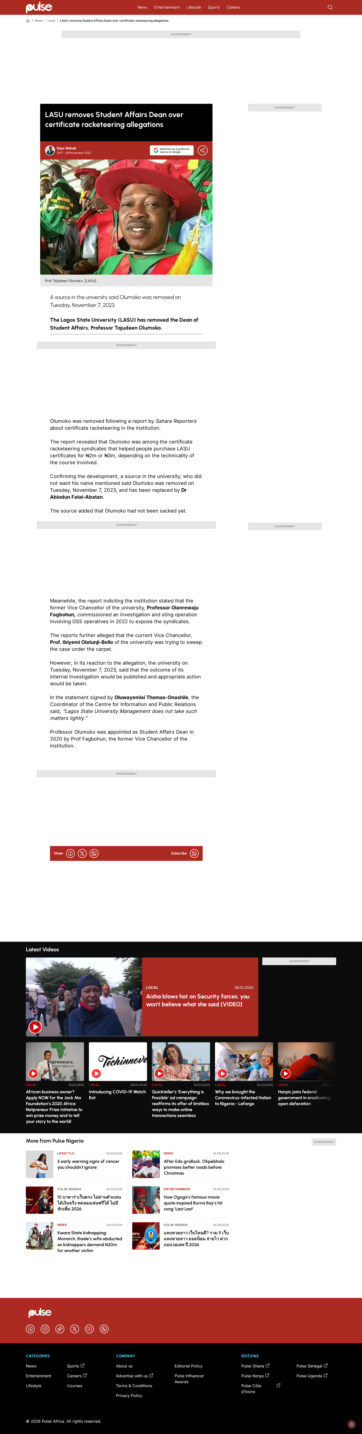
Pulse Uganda (309, 1375)
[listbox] (181, 1084)
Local (51, 20)
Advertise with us (132, 1375)
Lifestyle (194, 7)
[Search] (330, 7)
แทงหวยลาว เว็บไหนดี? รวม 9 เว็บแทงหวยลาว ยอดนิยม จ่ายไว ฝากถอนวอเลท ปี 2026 (196, 1238)
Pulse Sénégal (309, 1365)
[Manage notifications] (352, 1424)
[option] (55, 1085)
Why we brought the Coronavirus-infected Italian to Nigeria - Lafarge (243, 1097)
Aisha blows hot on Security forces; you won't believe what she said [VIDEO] (197, 1000)
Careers (233, 7)
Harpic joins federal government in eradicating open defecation (304, 1097)
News (142, 7)
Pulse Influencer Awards (189, 1378)
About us (124, 1365)
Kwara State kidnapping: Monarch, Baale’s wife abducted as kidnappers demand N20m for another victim (89, 1241)
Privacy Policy (129, 1395)
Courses (74, 1385)
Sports (214, 7)
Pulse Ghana (252, 1365)
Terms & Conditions (134, 1385)
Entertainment (167, 7)
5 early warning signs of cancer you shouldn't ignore (88, 1164)
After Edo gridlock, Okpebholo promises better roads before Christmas (194, 1167)
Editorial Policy (188, 1365)
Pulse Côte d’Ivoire (251, 1388)
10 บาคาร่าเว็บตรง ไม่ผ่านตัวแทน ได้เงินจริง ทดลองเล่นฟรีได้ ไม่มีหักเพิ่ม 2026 (89, 1203)
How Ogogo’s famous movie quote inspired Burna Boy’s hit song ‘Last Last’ (193, 1203)
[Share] (203, 150)
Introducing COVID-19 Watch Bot (117, 1094)
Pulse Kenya (252, 1375)
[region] (181, 1084)
